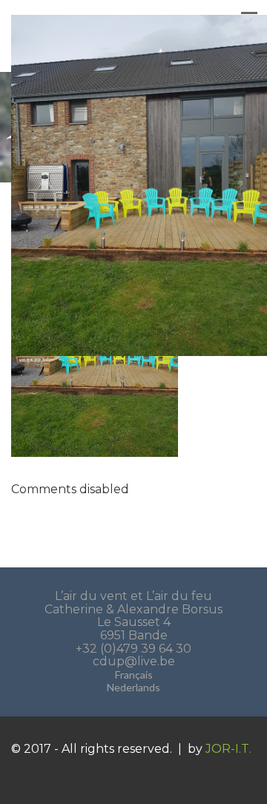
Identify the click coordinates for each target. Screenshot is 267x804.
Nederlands (133, 687)
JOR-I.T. (228, 749)
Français (134, 674)
